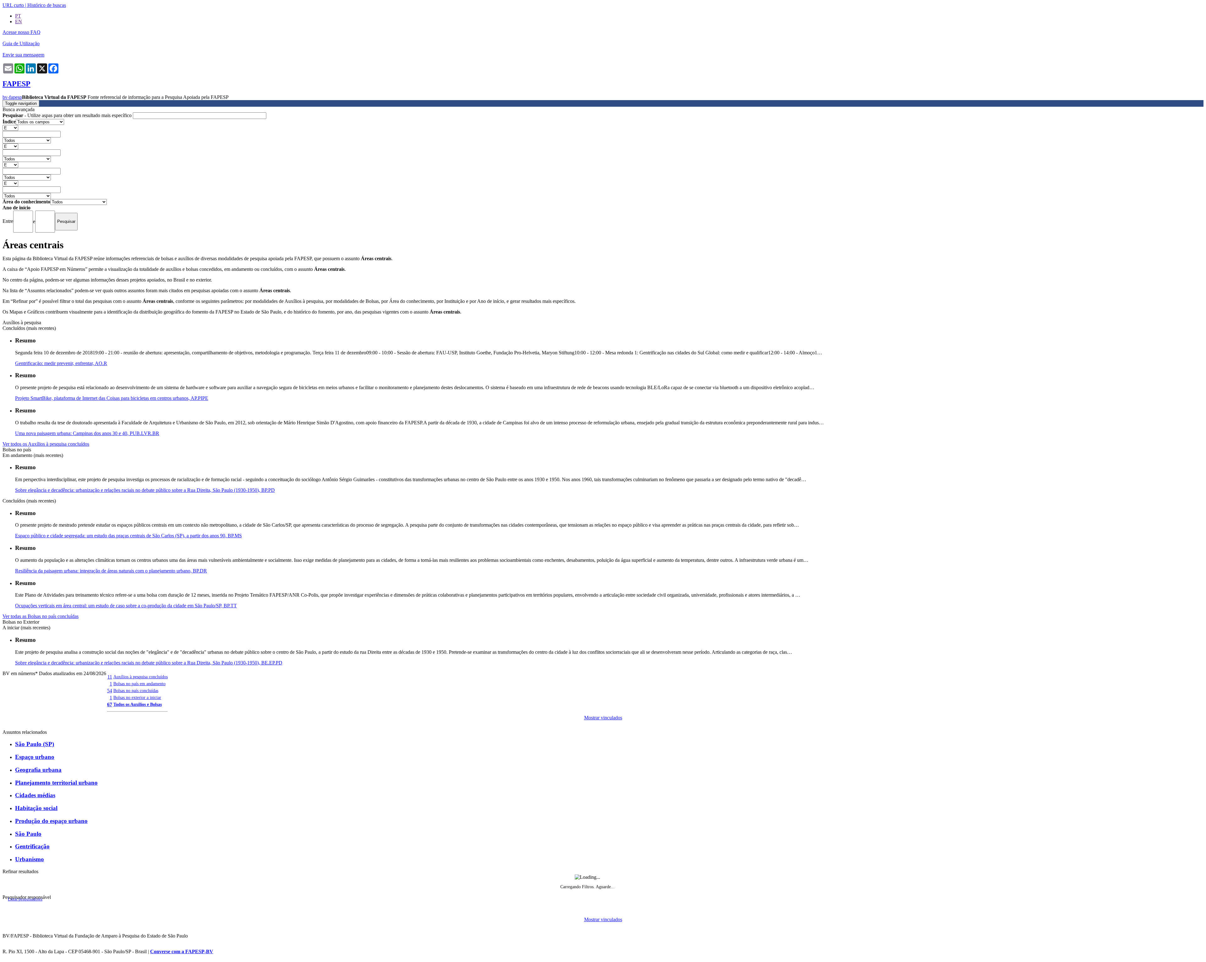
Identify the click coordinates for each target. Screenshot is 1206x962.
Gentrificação (32, 846)
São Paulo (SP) (34, 744)
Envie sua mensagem (23, 54)
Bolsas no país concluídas (135, 690)
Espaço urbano (34, 757)
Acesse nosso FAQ (22, 32)
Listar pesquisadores (25, 899)
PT (18, 16)
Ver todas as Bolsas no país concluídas (41, 616)
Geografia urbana (38, 769)
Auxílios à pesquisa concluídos (140, 676)
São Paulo (28, 833)
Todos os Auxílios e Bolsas (137, 704)
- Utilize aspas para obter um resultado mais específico (68, 115)
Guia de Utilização (21, 43)
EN (18, 21)
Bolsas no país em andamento (139, 683)
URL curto (13, 5)
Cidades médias (35, 795)
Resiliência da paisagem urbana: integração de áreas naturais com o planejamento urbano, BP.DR (111, 570)
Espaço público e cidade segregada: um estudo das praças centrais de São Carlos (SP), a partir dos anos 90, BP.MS (128, 535)
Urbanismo (29, 859)
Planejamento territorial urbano (56, 782)
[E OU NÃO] (10, 127)
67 (109, 704)
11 (109, 677)
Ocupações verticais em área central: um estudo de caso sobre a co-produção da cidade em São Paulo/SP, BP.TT (126, 605)
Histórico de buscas (46, 5)
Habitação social (36, 808)
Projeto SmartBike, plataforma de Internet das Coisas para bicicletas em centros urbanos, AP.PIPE (111, 398)
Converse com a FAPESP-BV (181, 951)
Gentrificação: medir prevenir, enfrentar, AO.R (61, 363)
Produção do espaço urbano (51, 821)
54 (109, 690)
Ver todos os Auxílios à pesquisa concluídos (46, 444)
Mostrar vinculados (603, 717)
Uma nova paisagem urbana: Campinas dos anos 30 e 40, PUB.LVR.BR (87, 433)
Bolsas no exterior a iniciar (137, 697)
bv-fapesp (12, 97)
